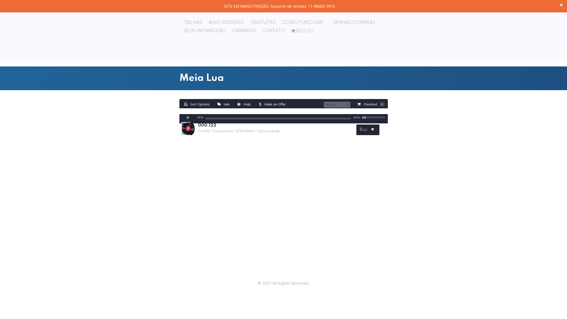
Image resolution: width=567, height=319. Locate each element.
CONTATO (273, 31)
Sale (226, 104)
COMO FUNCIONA (302, 23)
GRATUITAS (263, 23)
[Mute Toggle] (364, 117)
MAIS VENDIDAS (226, 23)
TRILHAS (193, 23)
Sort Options (199, 104)
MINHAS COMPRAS (354, 23)
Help (247, 104)
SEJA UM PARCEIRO (205, 31)
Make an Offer (275, 104)
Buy (363, 130)
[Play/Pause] (188, 117)
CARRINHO (244, 31)
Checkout (373, 104)
